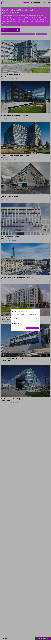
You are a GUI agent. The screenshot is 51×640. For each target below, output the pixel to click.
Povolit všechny (32, 328)
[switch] (37, 318)
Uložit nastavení (17, 328)
